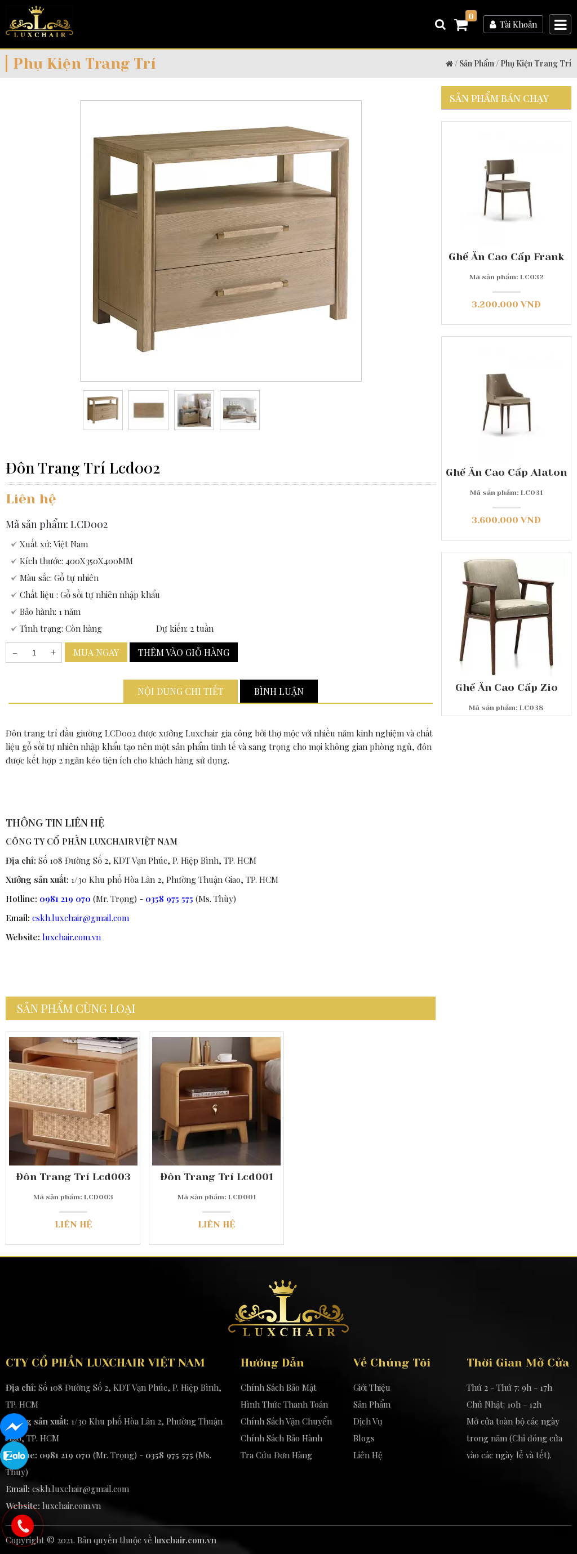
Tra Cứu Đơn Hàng (276, 1455)
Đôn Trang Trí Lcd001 (216, 1176)
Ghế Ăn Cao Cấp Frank (506, 256)
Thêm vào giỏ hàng (183, 652)
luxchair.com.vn (71, 937)
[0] (461, 26)
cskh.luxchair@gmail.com (80, 917)
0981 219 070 (65, 898)
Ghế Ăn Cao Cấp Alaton (506, 472)
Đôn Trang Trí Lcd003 (73, 1176)
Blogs (364, 1438)
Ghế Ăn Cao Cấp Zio (506, 687)
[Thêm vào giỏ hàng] (58, 1129)
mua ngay (96, 652)
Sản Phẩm (476, 63)
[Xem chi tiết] (73, 1147)
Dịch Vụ (368, 1421)
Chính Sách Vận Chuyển (286, 1421)
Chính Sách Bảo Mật (279, 1387)
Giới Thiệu (371, 1387)
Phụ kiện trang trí (535, 63)
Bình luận (279, 691)
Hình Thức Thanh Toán (284, 1404)
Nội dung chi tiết (180, 691)
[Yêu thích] (88, 1129)
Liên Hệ (368, 1455)
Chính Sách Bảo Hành (281, 1438)
